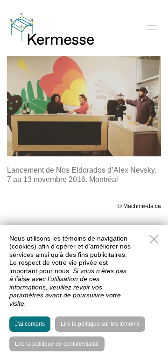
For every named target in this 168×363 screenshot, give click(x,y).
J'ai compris (30, 324)
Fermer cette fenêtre (154, 239)
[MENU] (151, 27)
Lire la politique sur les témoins (100, 324)
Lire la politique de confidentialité (57, 344)
